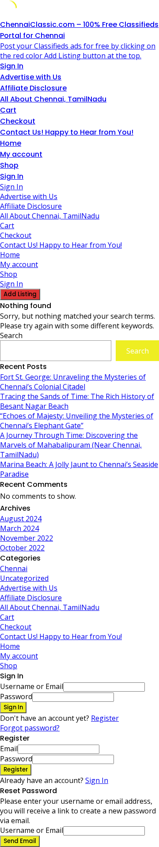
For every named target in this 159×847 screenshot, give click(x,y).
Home (10, 143)
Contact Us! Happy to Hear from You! (66, 132)
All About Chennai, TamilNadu (53, 99)
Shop (9, 165)
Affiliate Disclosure (33, 88)
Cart (8, 110)
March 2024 (19, 528)
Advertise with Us (30, 77)
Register (105, 718)
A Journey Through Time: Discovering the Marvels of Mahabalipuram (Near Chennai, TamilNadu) (71, 444)
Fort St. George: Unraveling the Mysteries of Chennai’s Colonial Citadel (73, 382)
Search (11, 335)
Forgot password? (30, 728)
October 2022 (22, 548)
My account (21, 154)
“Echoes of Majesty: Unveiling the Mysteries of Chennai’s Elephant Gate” (76, 420)
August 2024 (21, 518)
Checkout (17, 121)
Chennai (13, 568)
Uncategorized (24, 578)
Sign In (96, 780)
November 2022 (26, 538)
